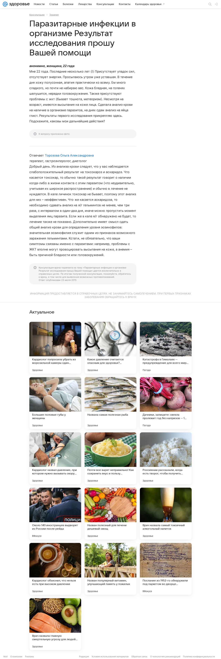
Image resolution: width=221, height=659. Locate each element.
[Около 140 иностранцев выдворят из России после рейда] (55, 513)
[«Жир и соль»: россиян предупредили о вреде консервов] (110, 624)
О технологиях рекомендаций (165, 656)
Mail (5, 656)
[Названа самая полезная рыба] (110, 403)
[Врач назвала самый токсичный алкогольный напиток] (166, 513)
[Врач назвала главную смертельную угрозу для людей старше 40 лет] (55, 624)
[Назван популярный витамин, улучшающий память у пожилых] (110, 569)
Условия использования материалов (110, 656)
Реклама (29, 656)
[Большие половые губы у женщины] (55, 403)
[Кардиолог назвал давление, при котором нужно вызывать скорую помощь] (55, 458)
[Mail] (5, 4)
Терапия (54, 14)
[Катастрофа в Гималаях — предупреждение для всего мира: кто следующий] (166, 348)
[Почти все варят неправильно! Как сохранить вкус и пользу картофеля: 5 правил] (110, 458)
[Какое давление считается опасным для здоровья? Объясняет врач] (110, 348)
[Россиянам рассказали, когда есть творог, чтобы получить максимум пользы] (166, 458)
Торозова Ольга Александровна (69, 155)
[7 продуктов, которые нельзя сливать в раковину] (166, 624)
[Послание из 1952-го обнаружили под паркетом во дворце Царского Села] (166, 569)
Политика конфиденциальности (199, 656)
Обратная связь (139, 656)
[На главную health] (19, 4)
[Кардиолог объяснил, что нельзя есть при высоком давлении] (55, 569)
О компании (16, 656)
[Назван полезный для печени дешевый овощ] (110, 513)
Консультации (37, 14)
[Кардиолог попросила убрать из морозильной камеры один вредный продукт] (55, 348)
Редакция (84, 656)
